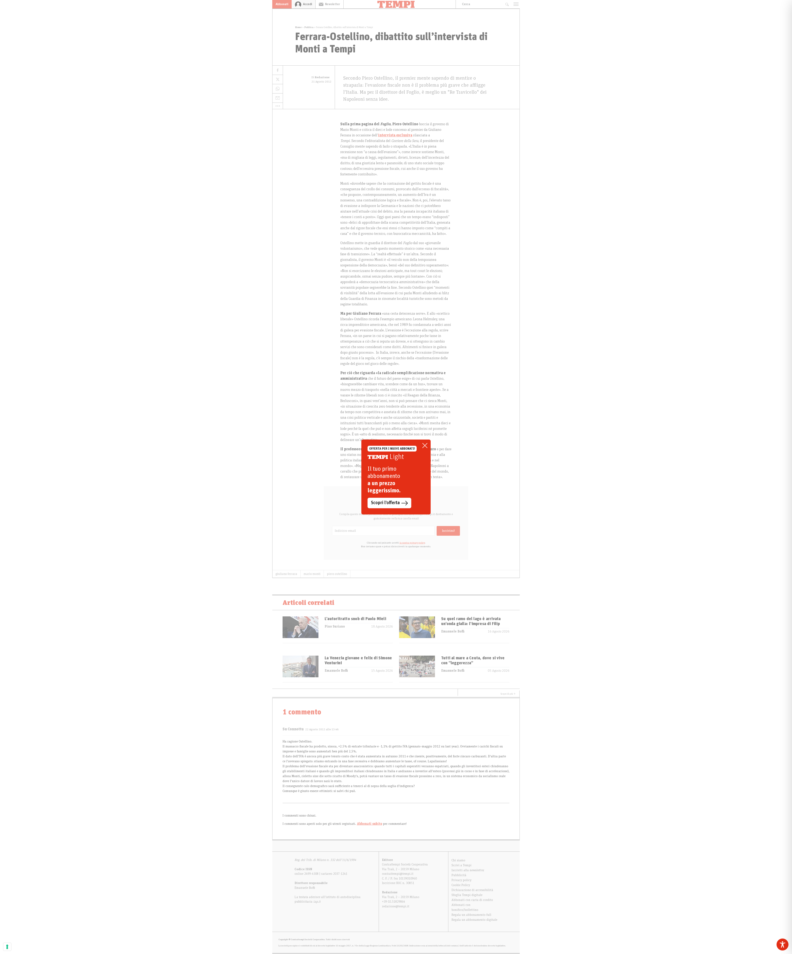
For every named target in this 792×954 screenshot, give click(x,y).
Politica (309, 27)
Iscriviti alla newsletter (467, 870)
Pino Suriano (335, 626)
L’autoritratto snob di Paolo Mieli (355, 619)
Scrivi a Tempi (461, 865)
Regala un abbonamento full (471, 914)
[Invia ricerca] (507, 4)
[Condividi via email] (277, 98)
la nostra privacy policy (412, 542)
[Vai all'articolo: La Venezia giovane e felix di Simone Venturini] (300, 669)
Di (320, 77)
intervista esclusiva (395, 135)
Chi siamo (458, 860)
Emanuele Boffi (452, 631)
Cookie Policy (460, 885)
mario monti (312, 574)
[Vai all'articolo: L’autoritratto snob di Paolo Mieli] (300, 629)
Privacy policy (461, 880)
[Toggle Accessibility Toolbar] (782, 944)
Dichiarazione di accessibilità (472, 890)
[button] (277, 106)
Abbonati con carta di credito (472, 900)
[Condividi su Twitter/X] (277, 79)
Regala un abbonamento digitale (474, 919)
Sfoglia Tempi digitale (466, 895)
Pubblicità (458, 875)
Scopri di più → (508, 694)
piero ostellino (337, 574)
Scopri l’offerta (385, 503)
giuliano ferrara (286, 574)
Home (298, 27)
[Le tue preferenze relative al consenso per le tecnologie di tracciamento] (7, 947)
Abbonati (282, 4)
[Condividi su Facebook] (277, 70)
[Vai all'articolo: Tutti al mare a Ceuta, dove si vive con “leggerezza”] (417, 669)
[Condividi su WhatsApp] (277, 88)
